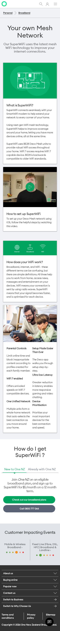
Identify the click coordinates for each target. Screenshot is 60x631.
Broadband (24, 12)
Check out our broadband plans (29, 499)
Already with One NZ (42, 469)
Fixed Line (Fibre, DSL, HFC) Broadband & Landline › (45, 547)
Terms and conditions (8, 616)
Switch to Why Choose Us (17, 606)
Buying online (10, 579)
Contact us (9, 592)
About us (8, 573)
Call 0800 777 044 (29, 508)
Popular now (10, 586)
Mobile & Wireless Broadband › (14, 546)
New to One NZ (14, 469)
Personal (7, 12)
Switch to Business (13, 599)
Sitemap (50, 614)
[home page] (4, 3)
